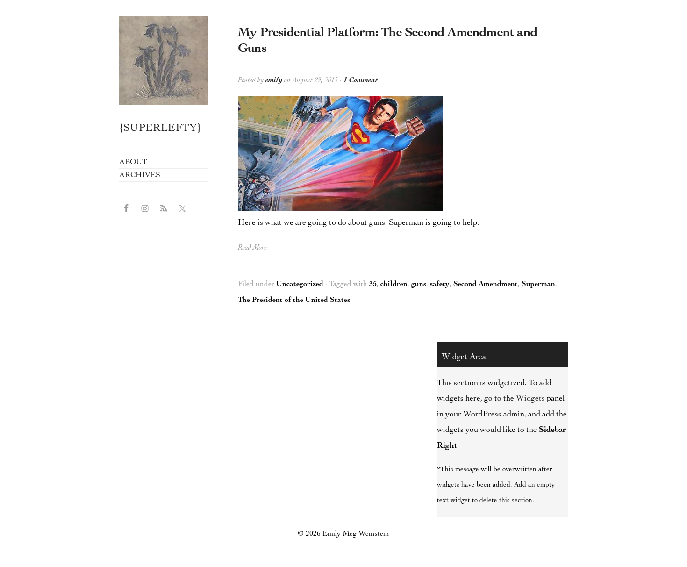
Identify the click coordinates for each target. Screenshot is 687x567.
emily (273, 81)
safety (440, 284)
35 (373, 284)
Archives (139, 175)
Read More (252, 248)
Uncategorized (299, 284)
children (394, 284)
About (133, 162)
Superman (538, 284)
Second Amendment (485, 284)
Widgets (530, 399)
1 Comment (361, 81)
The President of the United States (294, 300)
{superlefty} (163, 60)
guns (418, 284)
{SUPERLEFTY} (160, 128)
